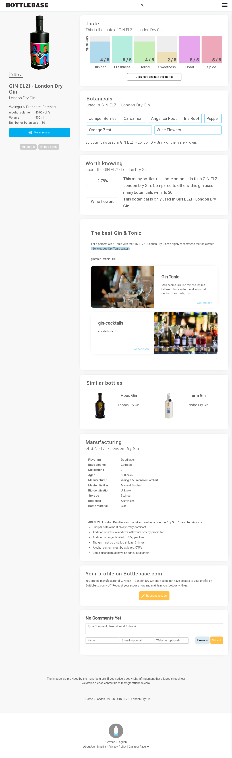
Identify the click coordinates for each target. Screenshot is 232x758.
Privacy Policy (117, 746)
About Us (89, 746)
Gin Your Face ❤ (139, 746)
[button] (39, 132)
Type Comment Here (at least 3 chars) (112, 626)
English (122, 742)
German (110, 742)
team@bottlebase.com (135, 683)
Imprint (101, 746)
